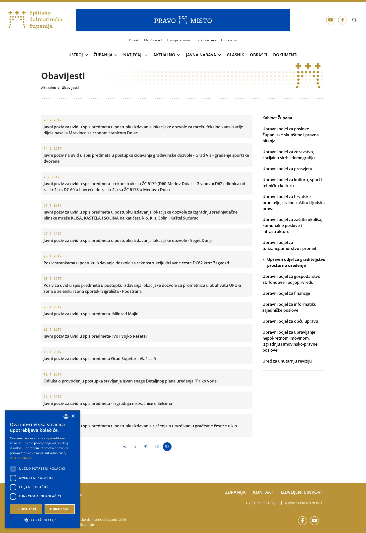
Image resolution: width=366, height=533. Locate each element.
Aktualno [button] (164, 55)
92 (156, 446)
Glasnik (235, 55)
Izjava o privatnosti (303, 502)
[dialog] (42, 469)
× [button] (73, 416)
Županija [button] (103, 55)
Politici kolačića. (21, 458)
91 (146, 446)
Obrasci (258, 55)
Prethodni (135, 446)
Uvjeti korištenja (262, 502)
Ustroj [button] (75, 55)
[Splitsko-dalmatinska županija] (35, 20)
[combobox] (65, 416)
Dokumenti (285, 55)
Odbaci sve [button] (59, 509)
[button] (42, 520)
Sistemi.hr (86, 524)
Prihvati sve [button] (26, 509)
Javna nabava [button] (201, 55)
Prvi (124, 446)
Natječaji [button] (133, 55)
